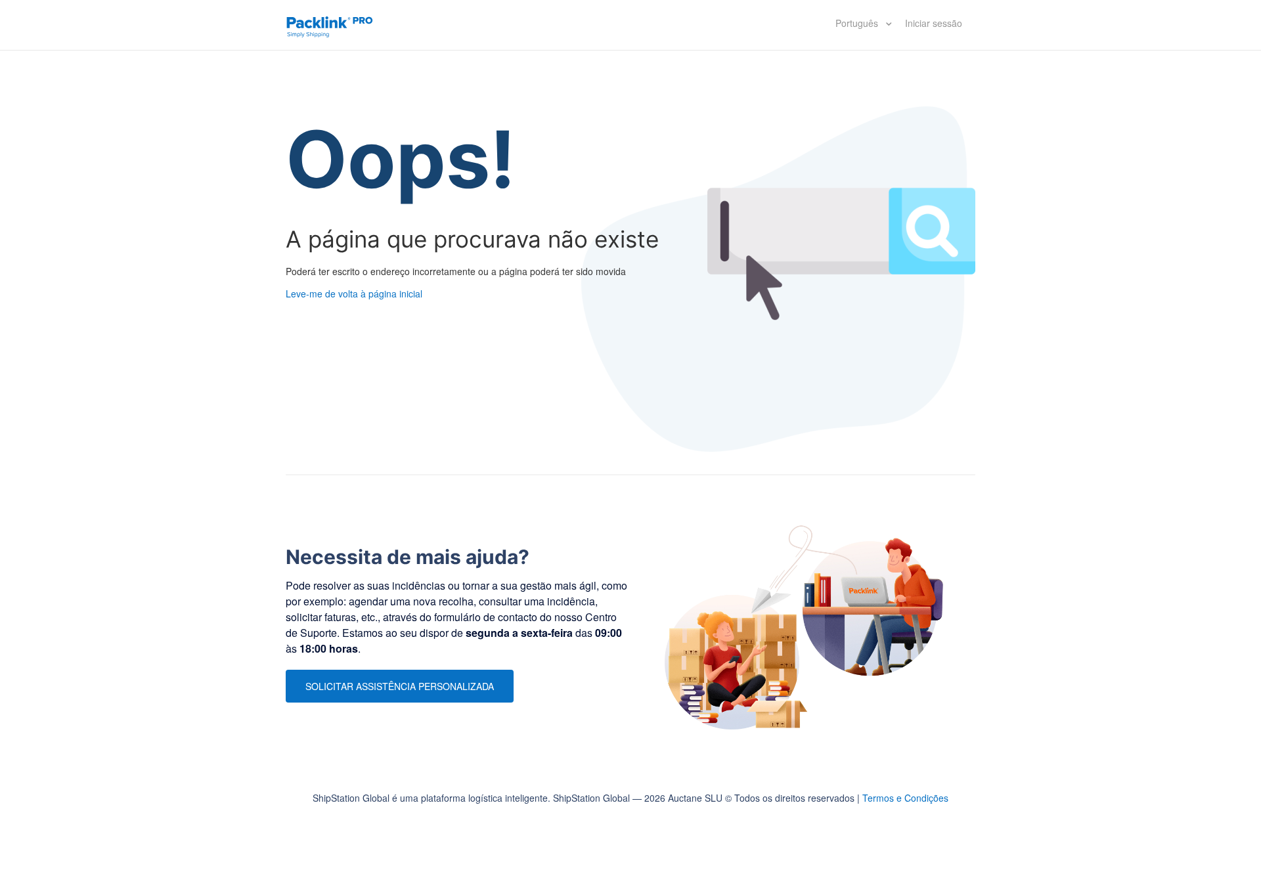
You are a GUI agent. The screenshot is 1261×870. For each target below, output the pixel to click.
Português (858, 23)
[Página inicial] (330, 25)
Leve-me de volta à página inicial (354, 293)
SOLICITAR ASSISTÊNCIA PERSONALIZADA (399, 686)
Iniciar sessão (933, 23)
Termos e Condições (905, 797)
